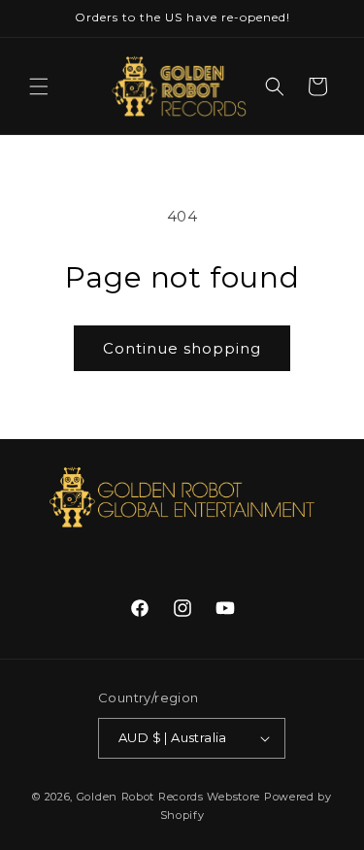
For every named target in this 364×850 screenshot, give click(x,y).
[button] (38, 86)
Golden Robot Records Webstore (168, 796)
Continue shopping (182, 348)
